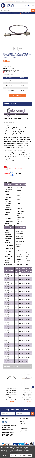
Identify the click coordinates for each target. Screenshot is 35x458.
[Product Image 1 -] (15, 49)
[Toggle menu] (33, 5)
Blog (21, 432)
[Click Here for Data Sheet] (6, 168)
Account (22, 421)
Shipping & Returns (25, 426)
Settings (5, 455)
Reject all (13, 455)
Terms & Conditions (25, 425)
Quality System (24, 428)
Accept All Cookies (25, 455)
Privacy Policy (23, 430)
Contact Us (23, 423)
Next (32, 387)
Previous (3, 387)
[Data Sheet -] (20, 49)
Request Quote (17, 95)
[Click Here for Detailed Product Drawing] (12, 173)
